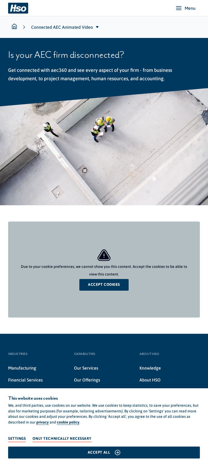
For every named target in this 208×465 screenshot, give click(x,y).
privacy (42, 422)
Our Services (86, 367)
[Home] (18, 8)
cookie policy (68, 422)
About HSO (150, 379)
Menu (190, 8)
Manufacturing (22, 367)
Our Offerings (87, 379)
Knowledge (150, 367)
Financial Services (25, 379)
